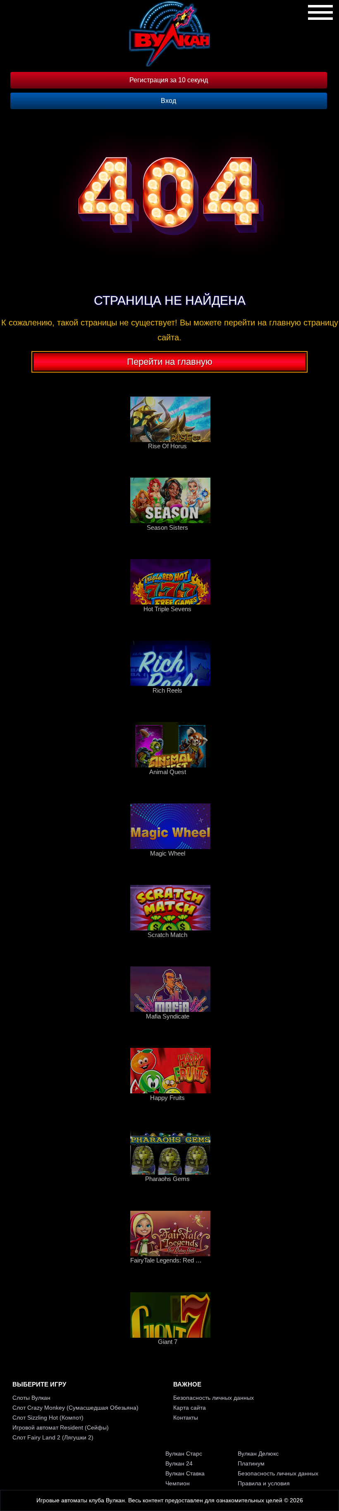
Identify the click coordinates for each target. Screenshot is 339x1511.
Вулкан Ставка (185, 1473)
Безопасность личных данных (213, 1397)
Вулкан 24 (179, 1463)
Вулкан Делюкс (258, 1453)
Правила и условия (264, 1483)
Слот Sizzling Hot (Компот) (48, 1417)
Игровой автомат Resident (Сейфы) (60, 1427)
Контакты (185, 1417)
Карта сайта (189, 1407)
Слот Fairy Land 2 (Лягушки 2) (52, 1437)
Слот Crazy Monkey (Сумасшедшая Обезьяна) (75, 1407)
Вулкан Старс (183, 1453)
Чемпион (177, 1483)
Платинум (251, 1463)
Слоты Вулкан (31, 1397)
